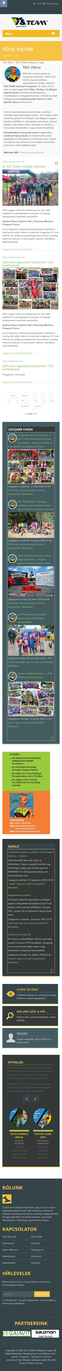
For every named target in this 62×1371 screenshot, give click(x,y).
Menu (9, 33)
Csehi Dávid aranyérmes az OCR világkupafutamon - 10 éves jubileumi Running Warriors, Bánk (34, 559)
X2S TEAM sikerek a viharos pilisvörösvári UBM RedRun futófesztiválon (31, 618)
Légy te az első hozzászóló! (38, 662)
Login (39, 3)
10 (52, 401)
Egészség (13, 923)
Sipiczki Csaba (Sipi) (19, 1135)
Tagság (22, 1033)
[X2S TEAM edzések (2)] (26, 792)
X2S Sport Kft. (9, 1236)
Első (13, 395)
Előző (24, 395)
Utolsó (38, 406)
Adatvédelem (9, 1262)
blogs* (11, 722)
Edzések (35, 1243)
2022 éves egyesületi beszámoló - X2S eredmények (27, 263)
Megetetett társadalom (19, 895)
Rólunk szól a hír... (32, 1011)
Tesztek (12, 958)
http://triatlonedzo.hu (32, 152)
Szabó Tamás (43, 1133)
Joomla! (10, 1360)
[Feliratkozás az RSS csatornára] (52, 738)
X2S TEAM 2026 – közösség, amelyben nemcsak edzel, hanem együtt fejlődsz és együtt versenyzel (35, 505)
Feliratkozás (42, 1294)
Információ (36, 1256)
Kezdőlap (6, 56)
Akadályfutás (8, 1256)
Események (8, 1243)
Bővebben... (29, 494)
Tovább (24, 406)
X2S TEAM (36, 1236)
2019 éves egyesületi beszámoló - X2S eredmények (27, 367)
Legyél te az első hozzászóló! (17, 249)
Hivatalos (35, 1262)
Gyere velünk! (27, 989)
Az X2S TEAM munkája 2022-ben (24, 166)
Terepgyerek (37, 1249)
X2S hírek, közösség (18, 490)
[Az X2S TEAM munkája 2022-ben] (30, 187)
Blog (17, 56)
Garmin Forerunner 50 (19, 934)
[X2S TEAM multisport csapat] (31, 22)
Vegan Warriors (10, 1249)
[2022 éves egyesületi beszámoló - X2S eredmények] (30, 288)
